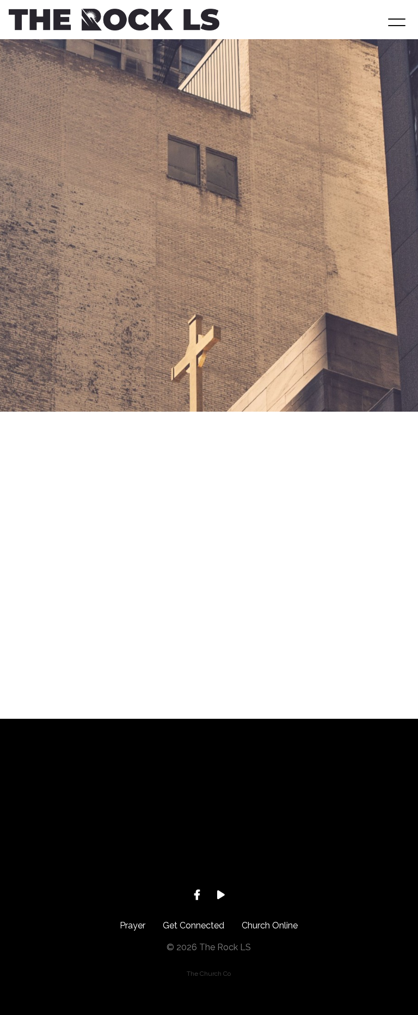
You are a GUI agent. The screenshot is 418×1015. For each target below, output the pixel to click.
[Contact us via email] (52, 779)
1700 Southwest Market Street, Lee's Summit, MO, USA (261, 850)
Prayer (132, 925)
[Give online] (365, 779)
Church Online (270, 925)
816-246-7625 (157, 841)
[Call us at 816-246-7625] (156, 779)
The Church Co (209, 973)
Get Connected (193, 925)
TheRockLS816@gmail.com (52, 841)
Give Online (365, 841)
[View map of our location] (261, 779)
